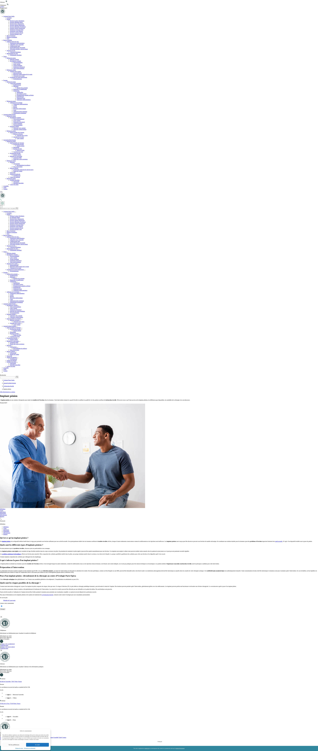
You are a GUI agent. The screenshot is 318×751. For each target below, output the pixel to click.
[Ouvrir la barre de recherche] (1, 192)
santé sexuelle (278, 541)
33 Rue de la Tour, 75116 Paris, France (10, 703)
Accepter (37, 744)
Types (4, 528)
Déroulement (6, 533)
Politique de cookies (19, 748)
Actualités (55, 737)
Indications (6, 530)
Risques (5, 534)
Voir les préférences (14, 744)
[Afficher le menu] (2, 203)
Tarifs (60, 737)
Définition (6, 527)
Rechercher (3, 375)
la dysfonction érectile (47, 595)
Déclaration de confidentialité (29, 748)
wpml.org (147, 748)
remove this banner (180, 748)
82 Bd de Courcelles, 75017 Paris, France (11, 681)
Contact (64, 737)
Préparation (6, 531)
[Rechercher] (17, 208)
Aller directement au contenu (7, 392)
